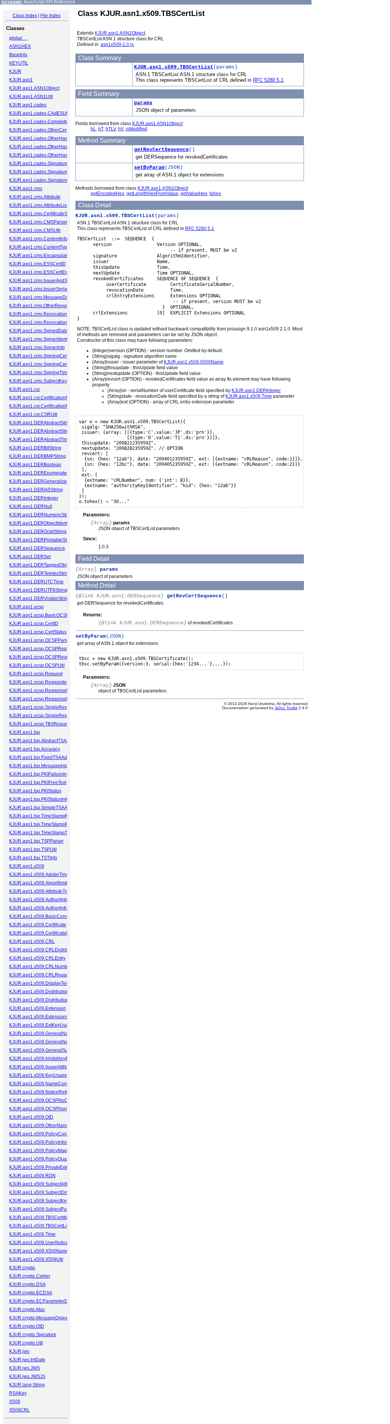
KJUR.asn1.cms (25, 188)
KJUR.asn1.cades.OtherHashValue (45, 155)
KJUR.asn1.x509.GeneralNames (43, 1042)
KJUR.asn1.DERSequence (37, 548)
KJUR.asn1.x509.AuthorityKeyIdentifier (49, 908)
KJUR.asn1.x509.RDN (32, 1175)
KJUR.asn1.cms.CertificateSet (40, 213)
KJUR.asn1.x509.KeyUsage (38, 1075)
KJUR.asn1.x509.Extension (37, 1008)
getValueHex (194, 193)
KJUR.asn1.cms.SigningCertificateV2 (47, 364)
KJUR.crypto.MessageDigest (39, 1318)
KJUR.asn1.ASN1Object (34, 88)
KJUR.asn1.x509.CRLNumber (40, 966)
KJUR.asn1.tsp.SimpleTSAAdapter (45, 807)
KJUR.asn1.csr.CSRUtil (33, 414)
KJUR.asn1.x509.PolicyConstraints (45, 1134)
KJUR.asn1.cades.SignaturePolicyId (46, 163)
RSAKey (18, 1393)
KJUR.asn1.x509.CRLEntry (37, 958)
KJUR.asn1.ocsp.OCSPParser (40, 640)
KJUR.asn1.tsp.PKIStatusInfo (39, 799)
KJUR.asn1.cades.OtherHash (39, 138)
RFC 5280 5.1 (268, 80)
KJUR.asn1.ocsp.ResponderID (41, 682)
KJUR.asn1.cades (27, 105)
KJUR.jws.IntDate (27, 1359)
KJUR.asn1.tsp (24, 732)
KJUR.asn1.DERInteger (33, 498)
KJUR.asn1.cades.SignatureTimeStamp (50, 180)
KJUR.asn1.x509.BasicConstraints (44, 916)
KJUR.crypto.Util (26, 1343)
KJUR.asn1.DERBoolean (35, 464)
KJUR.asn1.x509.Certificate (37, 924)
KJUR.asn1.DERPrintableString (42, 540)
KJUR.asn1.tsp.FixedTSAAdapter (43, 757)
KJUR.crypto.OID (26, 1326)
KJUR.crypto (22, 1267)
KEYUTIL (18, 63)
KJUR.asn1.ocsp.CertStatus (38, 632)
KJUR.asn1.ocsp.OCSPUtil (37, 665)
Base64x (18, 54)
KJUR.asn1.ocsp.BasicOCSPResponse (50, 615)
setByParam (149, 167)
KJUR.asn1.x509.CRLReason (40, 975)
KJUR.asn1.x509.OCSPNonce (40, 1108)
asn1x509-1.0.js (117, 44)
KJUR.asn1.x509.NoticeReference (44, 1092)
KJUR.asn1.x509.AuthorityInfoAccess (47, 899)
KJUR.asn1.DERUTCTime (36, 581)
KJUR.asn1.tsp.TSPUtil (33, 849)
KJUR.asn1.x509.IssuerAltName (42, 1067)
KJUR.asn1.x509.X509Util (36, 1259)
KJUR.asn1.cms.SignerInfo (37, 347)
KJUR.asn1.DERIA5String (36, 489)
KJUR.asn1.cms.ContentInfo (38, 238)
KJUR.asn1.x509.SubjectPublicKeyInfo (49, 1209)
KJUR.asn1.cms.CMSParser (38, 222)
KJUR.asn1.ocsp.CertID (33, 623)
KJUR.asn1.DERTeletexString (40, 573)
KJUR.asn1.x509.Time (32, 1234)
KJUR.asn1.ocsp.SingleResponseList (48, 715)
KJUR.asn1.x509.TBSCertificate (42, 1217)
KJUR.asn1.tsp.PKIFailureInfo (39, 774)
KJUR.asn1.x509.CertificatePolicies (46, 933)
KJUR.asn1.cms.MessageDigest (42, 297)
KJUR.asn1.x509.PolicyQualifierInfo (46, 1159)
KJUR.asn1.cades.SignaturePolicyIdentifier (53, 172)
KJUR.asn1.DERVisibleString (39, 598)
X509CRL (19, 1410)
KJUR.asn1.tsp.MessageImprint (41, 765)
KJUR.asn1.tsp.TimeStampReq (41, 816)
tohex (215, 193)
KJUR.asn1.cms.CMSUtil (35, 230)
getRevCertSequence (161, 149)
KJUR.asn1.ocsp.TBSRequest (40, 724)
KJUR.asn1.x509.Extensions (38, 1016)
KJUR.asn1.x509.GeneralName (42, 1033)
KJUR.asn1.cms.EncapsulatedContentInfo (52, 255)
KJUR (15, 71)
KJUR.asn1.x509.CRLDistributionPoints (50, 950)
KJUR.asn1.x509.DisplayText (39, 983)
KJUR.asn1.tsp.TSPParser (36, 841)
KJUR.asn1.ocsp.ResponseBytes (43, 690)
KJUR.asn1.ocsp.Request (35, 673)
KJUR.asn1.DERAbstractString (41, 422)
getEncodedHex (107, 193)
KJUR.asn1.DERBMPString (37, 456)
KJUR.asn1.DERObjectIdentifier (42, 523)
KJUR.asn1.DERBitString (35, 448)
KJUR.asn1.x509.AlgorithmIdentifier (46, 883)
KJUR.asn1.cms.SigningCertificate (44, 356)
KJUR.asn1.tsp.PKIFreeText (37, 782)
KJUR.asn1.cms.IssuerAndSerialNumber (51, 280)
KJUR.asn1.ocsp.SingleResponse (44, 707)
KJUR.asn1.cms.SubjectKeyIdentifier (47, 381)
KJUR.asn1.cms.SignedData (38, 330)
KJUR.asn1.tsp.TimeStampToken (43, 832)
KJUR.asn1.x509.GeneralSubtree (43, 1050)
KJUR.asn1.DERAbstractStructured (45, 431)
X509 (14, 1401)
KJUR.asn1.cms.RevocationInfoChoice (49, 314)
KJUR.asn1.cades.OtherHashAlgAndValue (53, 146)
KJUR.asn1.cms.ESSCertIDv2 (40, 272)
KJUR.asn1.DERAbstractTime (40, 439)
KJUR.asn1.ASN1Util (31, 96)
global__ (18, 38)
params (143, 103)
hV (120, 129)
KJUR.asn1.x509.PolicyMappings (43, 1150)
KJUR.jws (19, 1351)
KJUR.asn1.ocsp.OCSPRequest (42, 648)
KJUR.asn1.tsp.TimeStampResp (42, 824)
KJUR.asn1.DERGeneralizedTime (44, 481)
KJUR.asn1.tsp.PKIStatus (35, 791)
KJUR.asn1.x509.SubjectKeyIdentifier (48, 1200)
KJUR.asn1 (21, 80)
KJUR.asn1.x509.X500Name (39, 1251)
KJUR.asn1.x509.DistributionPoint (44, 991)
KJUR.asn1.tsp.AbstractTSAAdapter (46, 740)
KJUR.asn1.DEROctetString (38, 531)
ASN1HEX (20, 46)
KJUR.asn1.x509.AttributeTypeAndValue (51, 891)
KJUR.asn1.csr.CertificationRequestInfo (50, 406)
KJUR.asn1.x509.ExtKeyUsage (41, 1025)
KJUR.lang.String (27, 1384)
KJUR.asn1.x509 (26, 866)
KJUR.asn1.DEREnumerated (39, 473)
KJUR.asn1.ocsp (26, 607)
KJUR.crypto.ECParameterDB (40, 1301)
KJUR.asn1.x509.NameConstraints (45, 1083)
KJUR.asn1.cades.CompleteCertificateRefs (53, 121)
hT (100, 129)
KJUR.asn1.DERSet (30, 556)
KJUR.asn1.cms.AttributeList (38, 205)
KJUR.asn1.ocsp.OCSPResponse (44, 657)
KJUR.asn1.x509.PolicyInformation (45, 1142)
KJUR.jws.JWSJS (27, 1376)
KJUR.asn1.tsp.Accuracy (34, 749)
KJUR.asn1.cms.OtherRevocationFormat (51, 305)
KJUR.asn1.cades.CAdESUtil (39, 113)
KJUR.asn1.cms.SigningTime (39, 372)
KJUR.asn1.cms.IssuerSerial (38, 289)
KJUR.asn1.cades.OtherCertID (40, 130)
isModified (136, 129)
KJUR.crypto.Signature (32, 1334)
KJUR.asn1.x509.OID (31, 1117)
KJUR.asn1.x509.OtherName (39, 1125)
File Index (50, 15)
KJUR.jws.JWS (24, 1368)
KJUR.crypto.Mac (27, 1309)
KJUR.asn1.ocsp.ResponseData (42, 699)
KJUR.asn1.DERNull (30, 506)
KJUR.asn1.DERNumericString (41, 515)
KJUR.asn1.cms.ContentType (39, 247)
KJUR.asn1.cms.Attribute (35, 197)
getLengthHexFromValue (152, 193)
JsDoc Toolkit (286, 708)
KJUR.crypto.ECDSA (30, 1292)
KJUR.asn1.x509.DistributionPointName (50, 1000)
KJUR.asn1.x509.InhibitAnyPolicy (43, 1058)
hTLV (110, 129)
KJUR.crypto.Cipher (29, 1276)
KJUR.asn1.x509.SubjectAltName (44, 1184)
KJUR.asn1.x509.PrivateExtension (44, 1167)
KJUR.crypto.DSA (27, 1284)
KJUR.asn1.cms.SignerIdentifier (42, 339)
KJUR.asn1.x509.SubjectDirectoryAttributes (54, 1192)
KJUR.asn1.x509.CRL (32, 941)
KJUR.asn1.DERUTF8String (38, 590)
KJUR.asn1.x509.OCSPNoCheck (43, 1100)
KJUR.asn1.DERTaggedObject (41, 565)
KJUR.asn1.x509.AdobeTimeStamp (46, 874)
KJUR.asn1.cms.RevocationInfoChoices (50, 322)
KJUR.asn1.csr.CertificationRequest (46, 397)
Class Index (25, 15)
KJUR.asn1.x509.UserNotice (39, 1242)
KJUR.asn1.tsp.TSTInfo (33, 857)
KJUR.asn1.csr (24, 389)
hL (93, 129)
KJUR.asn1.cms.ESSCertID (37, 264)
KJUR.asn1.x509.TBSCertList (39, 1226)
